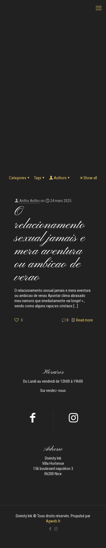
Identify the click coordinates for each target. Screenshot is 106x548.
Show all (90, 177)
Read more (84, 320)
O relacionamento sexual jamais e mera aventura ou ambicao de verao (49, 244)
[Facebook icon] (50, 529)
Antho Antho (29, 200)
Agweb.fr (53, 521)
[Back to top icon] (95, 537)
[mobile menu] (98, 8)
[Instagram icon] (56, 529)
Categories (17, 177)
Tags (37, 177)
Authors (60, 177)
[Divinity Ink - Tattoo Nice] (53, 8)
